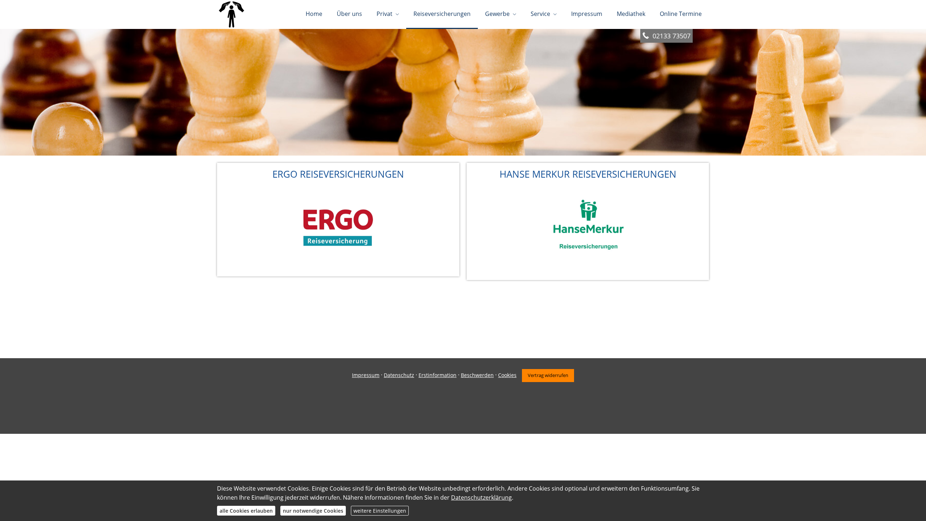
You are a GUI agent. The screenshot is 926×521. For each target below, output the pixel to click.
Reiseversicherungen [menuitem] (442, 14)
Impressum (365, 375)
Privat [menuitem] (384, 14)
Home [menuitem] (314, 14)
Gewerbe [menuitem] (497, 14)
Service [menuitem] (540, 14)
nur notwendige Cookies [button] (313, 510)
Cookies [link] (507, 375)
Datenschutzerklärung (481, 497)
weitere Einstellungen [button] (379, 510)
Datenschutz (399, 375)
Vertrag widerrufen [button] (548, 375)
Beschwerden (477, 375)
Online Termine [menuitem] (681, 14)
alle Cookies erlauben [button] (246, 510)
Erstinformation (437, 375)
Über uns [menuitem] (349, 14)
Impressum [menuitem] (586, 14)
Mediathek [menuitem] (631, 14)
